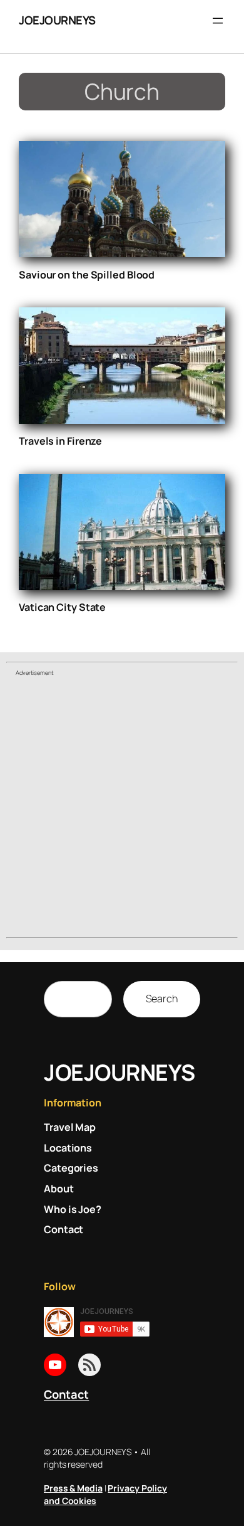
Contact (66, 1394)
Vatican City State (62, 607)
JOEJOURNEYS (57, 20)
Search (162, 998)
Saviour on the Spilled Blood (87, 274)
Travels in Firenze (60, 441)
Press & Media (73, 1488)
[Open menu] (217, 20)
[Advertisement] (122, 808)
